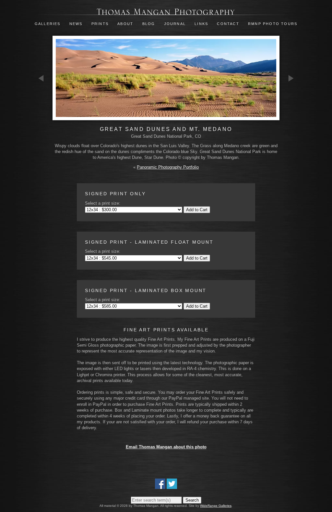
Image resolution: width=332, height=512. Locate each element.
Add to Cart (197, 209)
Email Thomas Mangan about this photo (166, 446)
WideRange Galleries (215, 505)
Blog (148, 24)
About (125, 24)
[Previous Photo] (41, 115)
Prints (100, 24)
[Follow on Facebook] (160, 485)
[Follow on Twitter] (172, 485)
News (76, 24)
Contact (228, 24)
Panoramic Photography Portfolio (168, 167)
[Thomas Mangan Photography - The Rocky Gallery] (166, 11)
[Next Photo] (290, 115)
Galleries (48, 24)
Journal (176, 24)
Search (192, 500)
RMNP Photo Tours (272, 24)
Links (201, 24)
